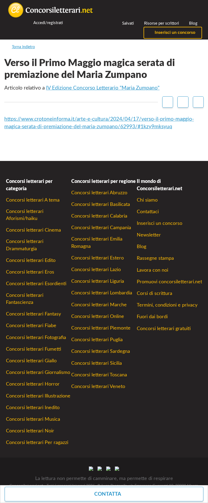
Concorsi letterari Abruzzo (99, 192)
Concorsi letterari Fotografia (36, 337)
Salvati (127, 23)
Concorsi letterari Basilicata (100, 204)
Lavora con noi (152, 270)
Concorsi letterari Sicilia (96, 363)
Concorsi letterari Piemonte (101, 328)
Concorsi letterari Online (97, 316)
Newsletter (149, 235)
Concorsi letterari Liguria (97, 281)
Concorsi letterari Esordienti (36, 283)
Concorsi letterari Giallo (31, 361)
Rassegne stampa (155, 258)
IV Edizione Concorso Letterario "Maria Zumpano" (103, 88)
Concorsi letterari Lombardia (101, 293)
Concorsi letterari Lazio (96, 269)
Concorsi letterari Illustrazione (38, 396)
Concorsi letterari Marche (99, 305)
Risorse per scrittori (161, 23)
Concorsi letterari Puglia (97, 339)
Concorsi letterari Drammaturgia (24, 245)
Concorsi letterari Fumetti (33, 349)
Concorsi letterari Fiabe (31, 325)
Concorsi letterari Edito (31, 260)
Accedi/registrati (47, 23)
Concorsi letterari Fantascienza (24, 299)
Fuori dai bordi (152, 316)
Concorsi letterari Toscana (99, 375)
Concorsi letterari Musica (33, 419)
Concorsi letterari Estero (97, 258)
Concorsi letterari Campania (101, 227)
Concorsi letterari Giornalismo (38, 372)
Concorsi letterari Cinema (33, 230)
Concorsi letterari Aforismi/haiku (24, 215)
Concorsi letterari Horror (33, 384)
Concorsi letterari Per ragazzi (37, 442)
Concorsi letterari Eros (30, 272)
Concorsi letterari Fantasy (33, 314)
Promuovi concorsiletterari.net (169, 282)
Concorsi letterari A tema (33, 200)
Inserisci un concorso (174, 32)
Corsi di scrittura (154, 293)
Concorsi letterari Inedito (33, 407)
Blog (192, 23)
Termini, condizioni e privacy (167, 305)
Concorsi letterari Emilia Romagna (96, 242)
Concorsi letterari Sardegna (100, 351)
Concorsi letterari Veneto (98, 386)
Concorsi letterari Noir (30, 431)
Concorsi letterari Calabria (99, 216)
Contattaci (148, 211)
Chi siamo (147, 200)
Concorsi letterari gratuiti (164, 328)
